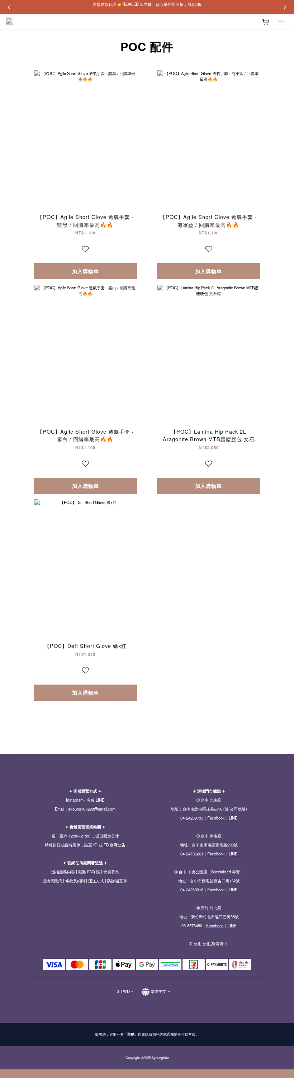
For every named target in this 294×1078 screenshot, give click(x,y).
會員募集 (111, 871)
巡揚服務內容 (63, 871)
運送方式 (96, 880)
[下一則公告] (285, 7)
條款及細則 (75, 880)
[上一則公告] (9, 7)
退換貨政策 (52, 880)
